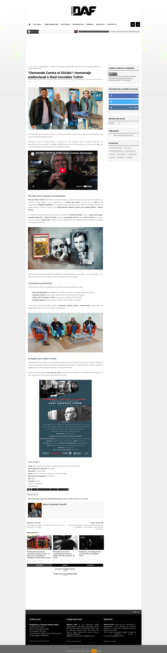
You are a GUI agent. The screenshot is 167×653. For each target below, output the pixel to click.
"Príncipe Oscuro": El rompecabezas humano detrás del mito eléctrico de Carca (64, 555)
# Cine (35, 489)
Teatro (129, 157)
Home (30, 66)
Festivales (65, 24)
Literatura (132, 154)
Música (112, 157)
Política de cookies (110, 641)
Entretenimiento (116, 151)
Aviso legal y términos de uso (39, 641)
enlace (106, 634)
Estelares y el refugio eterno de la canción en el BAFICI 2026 (90, 554)
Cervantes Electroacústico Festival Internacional (69, 31)
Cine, (50, 81)
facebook (90, 565)
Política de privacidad (73, 641)
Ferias (112, 154)
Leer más (99, 651)
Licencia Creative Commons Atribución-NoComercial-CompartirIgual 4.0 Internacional (122, 78)
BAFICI (56, 537)
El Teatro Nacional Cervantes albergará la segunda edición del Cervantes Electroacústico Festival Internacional (123, 31)
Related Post (32, 533)
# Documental (63, 489)
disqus (65, 565)
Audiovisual (32, 537)
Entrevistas (78, 24)
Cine (35, 66)
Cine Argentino (51, 24)
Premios (90, 24)
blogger (40, 565)
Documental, (71, 81)
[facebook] (133, 612)
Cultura (37, 24)
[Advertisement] (83, 48)
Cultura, (64, 81)
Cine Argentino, (57, 81)
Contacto (112, 24)
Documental (61, 66)
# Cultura (54, 489)
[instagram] (138, 612)
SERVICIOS (100, 24)
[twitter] (136, 612)
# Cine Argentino (44, 489)
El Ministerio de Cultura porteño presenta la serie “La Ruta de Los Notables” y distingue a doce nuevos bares (39, 555)
